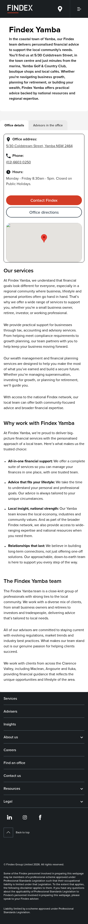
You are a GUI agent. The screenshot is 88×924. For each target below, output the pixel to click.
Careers (10, 749)
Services (10, 698)
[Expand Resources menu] (81, 788)
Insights (10, 724)
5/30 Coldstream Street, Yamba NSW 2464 (39, 145)
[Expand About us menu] (81, 737)
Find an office (14, 762)
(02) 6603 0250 (18, 162)
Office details (14, 125)
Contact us (12, 775)
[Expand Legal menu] (81, 801)
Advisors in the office (48, 125)
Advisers (10, 711)
